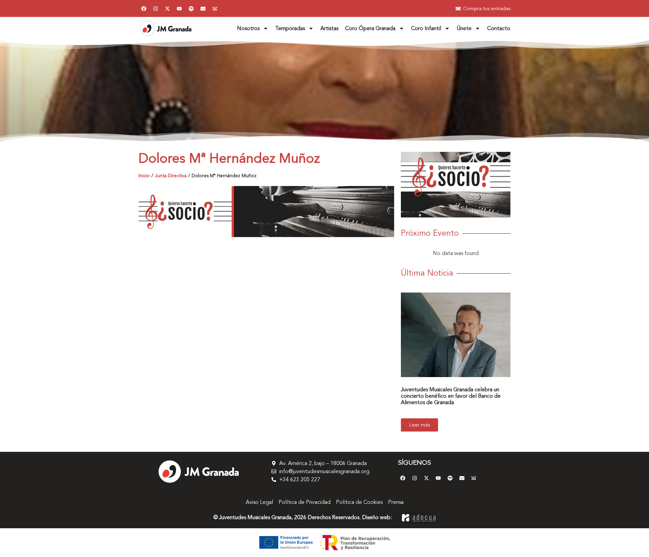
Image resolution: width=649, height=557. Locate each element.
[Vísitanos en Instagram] (155, 8)
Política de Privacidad (305, 502)
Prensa (396, 502)
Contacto (498, 28)
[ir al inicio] (166, 28)
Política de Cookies (359, 502)
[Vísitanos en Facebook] (144, 8)
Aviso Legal (259, 502)
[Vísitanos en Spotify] (191, 8)
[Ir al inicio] (198, 471)
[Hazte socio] (266, 211)
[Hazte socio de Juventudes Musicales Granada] (215, 8)
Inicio (144, 176)
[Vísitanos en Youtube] (179, 8)
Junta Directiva (171, 176)
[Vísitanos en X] (167, 8)
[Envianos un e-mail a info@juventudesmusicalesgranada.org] (203, 8)
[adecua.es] (419, 517)
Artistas (329, 28)
